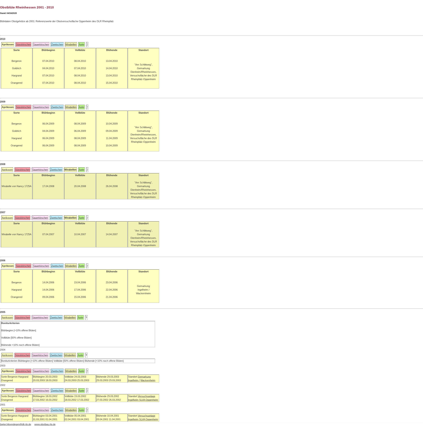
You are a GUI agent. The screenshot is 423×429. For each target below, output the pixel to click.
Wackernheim (147, 380)
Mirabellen (71, 44)
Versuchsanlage (146, 396)
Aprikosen (7, 169)
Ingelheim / (134, 380)
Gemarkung (144, 376)
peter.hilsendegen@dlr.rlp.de (16, 424)
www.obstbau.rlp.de (45, 424)
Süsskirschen (23, 44)
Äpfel (81, 44)
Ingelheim (133, 400)
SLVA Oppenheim (148, 400)
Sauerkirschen (41, 44)
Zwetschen (57, 44)
